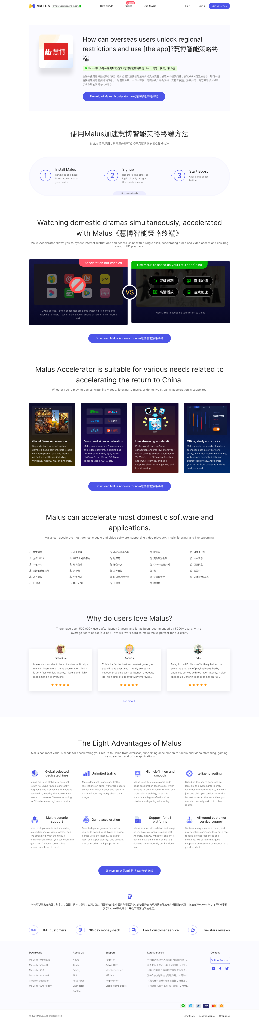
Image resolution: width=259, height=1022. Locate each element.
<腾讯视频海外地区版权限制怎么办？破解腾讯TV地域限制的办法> (168, 970)
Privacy (77, 970)
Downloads (106, 5)
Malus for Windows (39, 959)
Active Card (112, 965)
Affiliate (110, 975)
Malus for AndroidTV (40, 985)
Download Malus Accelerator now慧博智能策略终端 (124, 96)
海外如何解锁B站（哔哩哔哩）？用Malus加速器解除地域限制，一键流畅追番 (168, 975)
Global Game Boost (116, 985)
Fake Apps (78, 980)
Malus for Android (39, 975)
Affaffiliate (189, 1016)
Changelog (79, 985)
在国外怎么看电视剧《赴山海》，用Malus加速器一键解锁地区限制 (168, 985)
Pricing (129, 5)
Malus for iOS (36, 970)
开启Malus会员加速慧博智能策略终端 (129, 870)
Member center (114, 970)
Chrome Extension (39, 980)
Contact (77, 991)
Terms (76, 965)
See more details (129, 193)
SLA (75, 975)
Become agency (207, 1016)
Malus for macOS (38, 965)
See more (128, 701)
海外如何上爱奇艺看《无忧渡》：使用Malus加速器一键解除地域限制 (168, 965)
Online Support (220, 960)
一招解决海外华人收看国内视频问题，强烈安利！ (168, 959)
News (76, 959)
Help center (112, 980)
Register (110, 959)
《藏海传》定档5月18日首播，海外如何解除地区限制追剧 (168, 980)
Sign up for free (219, 6)
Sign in (202, 6)
